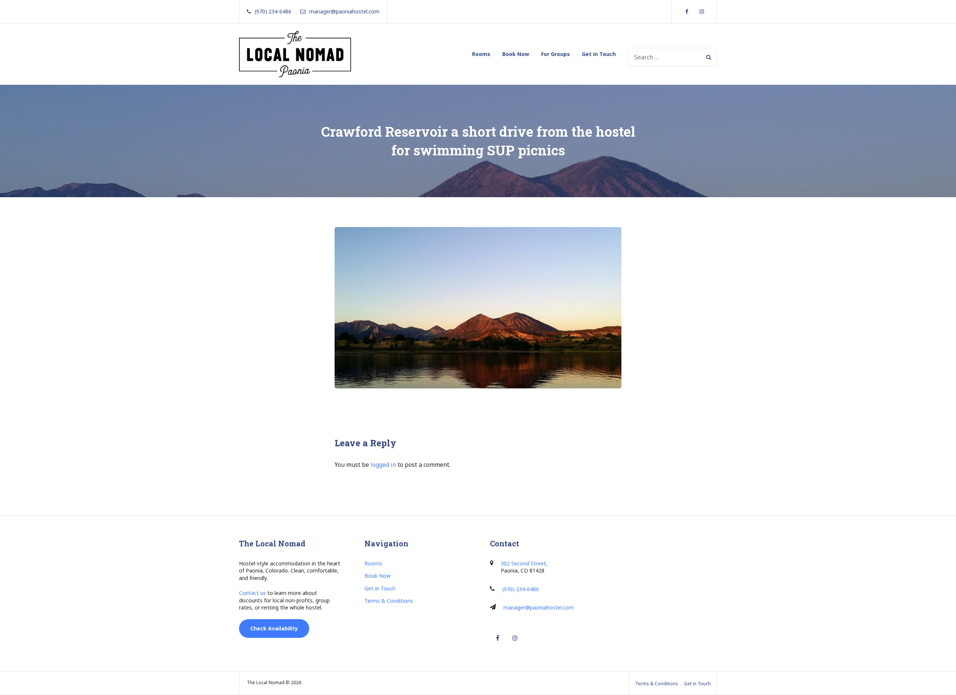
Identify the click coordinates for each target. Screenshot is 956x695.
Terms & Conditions (388, 600)
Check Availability (274, 628)
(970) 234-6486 (520, 589)
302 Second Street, (524, 563)
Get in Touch (599, 54)
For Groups (555, 54)
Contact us (252, 592)
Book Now (515, 54)
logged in (383, 464)
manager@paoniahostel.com (538, 607)
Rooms (481, 54)
